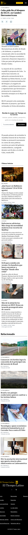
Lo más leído (14, 508)
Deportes (13, 500)
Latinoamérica (5, 7)
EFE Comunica (5, 366)
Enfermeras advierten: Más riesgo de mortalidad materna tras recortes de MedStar (12, 226)
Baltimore (5, 183)
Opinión (13, 504)
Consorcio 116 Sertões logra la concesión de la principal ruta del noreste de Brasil (13, 361)
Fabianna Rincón (6, 242)
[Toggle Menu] (25, 3)
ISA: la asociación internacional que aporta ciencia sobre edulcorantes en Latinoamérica (14, 461)
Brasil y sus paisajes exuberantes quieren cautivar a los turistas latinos (14, 394)
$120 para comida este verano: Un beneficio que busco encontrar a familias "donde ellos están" (12, 267)
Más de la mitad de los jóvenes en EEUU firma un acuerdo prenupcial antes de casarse (12, 306)
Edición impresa (15, 515)
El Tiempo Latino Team (7, 18)
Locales (4, 221)
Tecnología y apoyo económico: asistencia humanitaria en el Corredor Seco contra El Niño (14, 428)
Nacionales (14, 496)
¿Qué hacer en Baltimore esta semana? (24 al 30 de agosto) (12, 188)
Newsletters (14, 511)
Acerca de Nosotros (16, 519)
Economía (4, 300)
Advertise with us (15, 523)
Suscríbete (19, 2)
